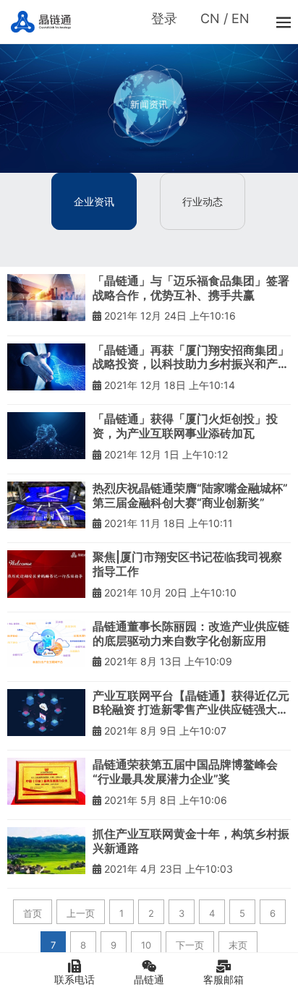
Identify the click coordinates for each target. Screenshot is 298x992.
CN (210, 18)
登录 (164, 18)
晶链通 (149, 979)
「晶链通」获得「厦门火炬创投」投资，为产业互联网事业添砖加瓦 (185, 426)
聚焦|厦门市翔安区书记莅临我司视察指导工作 (187, 564)
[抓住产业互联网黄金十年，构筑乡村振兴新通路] (46, 850)
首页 (32, 913)
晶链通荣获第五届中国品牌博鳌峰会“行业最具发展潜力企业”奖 (185, 772)
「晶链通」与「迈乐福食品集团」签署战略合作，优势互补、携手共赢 (191, 288)
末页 (238, 945)
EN (240, 18)
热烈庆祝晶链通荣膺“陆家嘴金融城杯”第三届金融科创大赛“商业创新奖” (190, 496)
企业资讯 (94, 201)
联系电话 (74, 979)
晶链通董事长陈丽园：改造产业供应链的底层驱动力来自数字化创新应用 (191, 634)
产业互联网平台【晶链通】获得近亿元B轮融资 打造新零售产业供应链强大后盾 (191, 703)
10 (146, 945)
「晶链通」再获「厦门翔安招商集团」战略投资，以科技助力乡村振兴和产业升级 (191, 357)
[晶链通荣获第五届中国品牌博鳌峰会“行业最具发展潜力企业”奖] (46, 781)
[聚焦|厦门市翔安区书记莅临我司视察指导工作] (46, 573)
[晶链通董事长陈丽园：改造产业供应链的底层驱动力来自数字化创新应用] (46, 643)
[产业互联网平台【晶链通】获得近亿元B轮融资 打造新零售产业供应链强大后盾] (46, 712)
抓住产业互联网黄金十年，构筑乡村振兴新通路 (191, 841)
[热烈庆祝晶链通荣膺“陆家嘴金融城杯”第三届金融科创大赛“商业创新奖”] (46, 505)
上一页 (81, 913)
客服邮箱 (223, 979)
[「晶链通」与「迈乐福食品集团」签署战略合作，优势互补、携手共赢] (46, 297)
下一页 (190, 945)
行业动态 (202, 201)
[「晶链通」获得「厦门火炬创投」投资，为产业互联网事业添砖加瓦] (46, 435)
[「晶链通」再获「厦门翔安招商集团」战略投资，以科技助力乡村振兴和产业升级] (46, 366)
